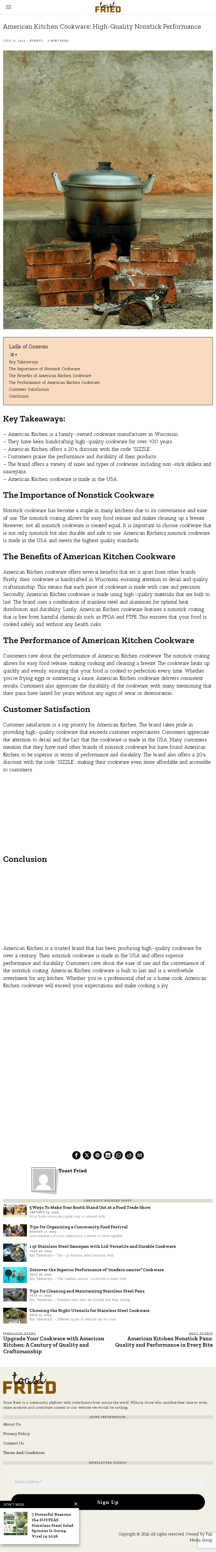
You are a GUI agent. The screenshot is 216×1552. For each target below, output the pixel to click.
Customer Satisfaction (29, 389)
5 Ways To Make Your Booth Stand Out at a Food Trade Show (90, 1207)
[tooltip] (76, 1155)
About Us (12, 1424)
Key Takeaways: (24, 361)
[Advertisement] (108, 816)
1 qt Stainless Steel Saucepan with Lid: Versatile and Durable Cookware (103, 1246)
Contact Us (13, 1443)
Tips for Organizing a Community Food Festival (79, 1226)
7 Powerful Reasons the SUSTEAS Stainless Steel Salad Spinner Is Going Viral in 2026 (52, 1525)
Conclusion (19, 396)
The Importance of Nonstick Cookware (44, 368)
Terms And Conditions (24, 1452)
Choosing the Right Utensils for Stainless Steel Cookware (90, 1310)
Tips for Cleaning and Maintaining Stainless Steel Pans (87, 1291)
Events (36, 40)
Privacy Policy (16, 1433)
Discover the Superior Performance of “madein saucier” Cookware (97, 1269)
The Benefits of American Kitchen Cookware (50, 375)
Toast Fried (72, 1171)
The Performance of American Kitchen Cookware (54, 382)
